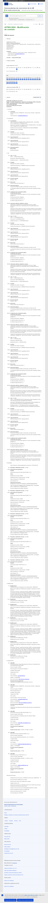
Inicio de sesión (33, 3)
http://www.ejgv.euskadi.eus (24, 679)
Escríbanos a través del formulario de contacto (13, 872)
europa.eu (15, 862)
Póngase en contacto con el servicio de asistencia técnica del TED (16, 814)
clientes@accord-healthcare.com (24, 722)
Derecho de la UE (7, 844)
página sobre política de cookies (31, 895)
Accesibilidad (6, 830)
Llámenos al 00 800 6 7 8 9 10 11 (10, 868)
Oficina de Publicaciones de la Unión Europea (13, 804)
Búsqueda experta (21, 19)
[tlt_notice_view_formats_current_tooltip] (40, 97)
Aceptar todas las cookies (10, 900)
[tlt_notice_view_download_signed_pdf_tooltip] (16, 69)
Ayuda (5, 812)
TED (5, 24)
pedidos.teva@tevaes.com (23, 765)
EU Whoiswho (6, 851)
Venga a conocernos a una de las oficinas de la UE (13, 874)
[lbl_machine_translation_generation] (19, 87)
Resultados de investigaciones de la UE (11, 848)
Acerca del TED (7, 836)
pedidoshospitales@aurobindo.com (24, 744)
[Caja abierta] (5, 35)
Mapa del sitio (6, 838)
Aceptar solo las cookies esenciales (25, 900)
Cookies (5, 828)
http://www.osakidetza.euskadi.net (25, 702)
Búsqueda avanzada (13, 19)
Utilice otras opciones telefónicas (10, 870)
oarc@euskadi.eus (21, 675)
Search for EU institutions (9, 880)
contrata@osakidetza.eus (19, 53)
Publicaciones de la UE (8, 853)
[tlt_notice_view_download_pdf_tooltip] (7, 79)
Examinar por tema (29, 19)
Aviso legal (6, 826)
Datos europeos (7, 846)
